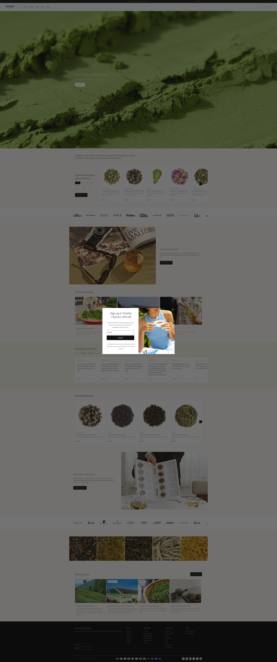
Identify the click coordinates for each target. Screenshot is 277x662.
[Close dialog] (173, 310)
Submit (120, 337)
